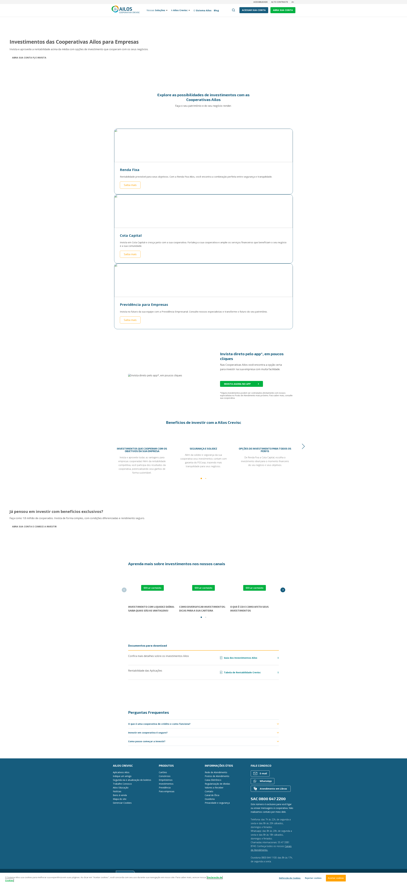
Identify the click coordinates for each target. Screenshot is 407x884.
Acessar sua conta (254, 10)
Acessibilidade (260, 2)
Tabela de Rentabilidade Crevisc (240, 672)
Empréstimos (165, 779)
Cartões (163, 772)
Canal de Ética (212, 795)
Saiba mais (130, 185)
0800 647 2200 (272, 798)
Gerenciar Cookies (122, 802)
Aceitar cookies (336, 878)
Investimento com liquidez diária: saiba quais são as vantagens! (151, 608)
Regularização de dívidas (217, 783)
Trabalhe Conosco (122, 783)
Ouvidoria (210, 798)
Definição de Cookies (290, 878)
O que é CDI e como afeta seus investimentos (249, 608)
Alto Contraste (279, 2)
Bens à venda (120, 795)
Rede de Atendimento (216, 772)
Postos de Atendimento (217, 776)
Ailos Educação (120, 787)
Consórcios (164, 776)
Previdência (165, 787)
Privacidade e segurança (217, 802)
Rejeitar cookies (313, 878)
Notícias (117, 791)
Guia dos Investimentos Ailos (238, 657)
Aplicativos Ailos (121, 772)
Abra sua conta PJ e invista (29, 57)
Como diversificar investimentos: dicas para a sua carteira (202, 608)
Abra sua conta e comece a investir (34, 526)
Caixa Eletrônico (213, 779)
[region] (203, 878)
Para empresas (166, 791)
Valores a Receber (214, 787)
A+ (293, 2)
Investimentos (166, 783)
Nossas (156, 10)
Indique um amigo (122, 776)
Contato (209, 791)
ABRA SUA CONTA (283, 10)
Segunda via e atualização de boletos (132, 779)
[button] (103, 446)
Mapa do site (119, 798)
